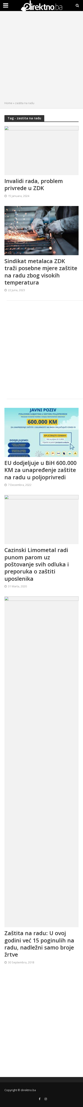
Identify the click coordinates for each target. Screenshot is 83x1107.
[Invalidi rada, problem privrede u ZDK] (41, 150)
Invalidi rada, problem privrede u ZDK (33, 184)
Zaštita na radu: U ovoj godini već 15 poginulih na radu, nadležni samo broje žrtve (39, 943)
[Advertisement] (41, 57)
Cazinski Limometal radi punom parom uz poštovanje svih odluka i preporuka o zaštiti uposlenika (36, 564)
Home (8, 103)
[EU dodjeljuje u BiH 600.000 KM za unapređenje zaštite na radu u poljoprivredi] (41, 432)
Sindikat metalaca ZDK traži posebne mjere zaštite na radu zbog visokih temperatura (40, 271)
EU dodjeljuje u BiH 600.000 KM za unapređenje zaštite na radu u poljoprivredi (40, 470)
